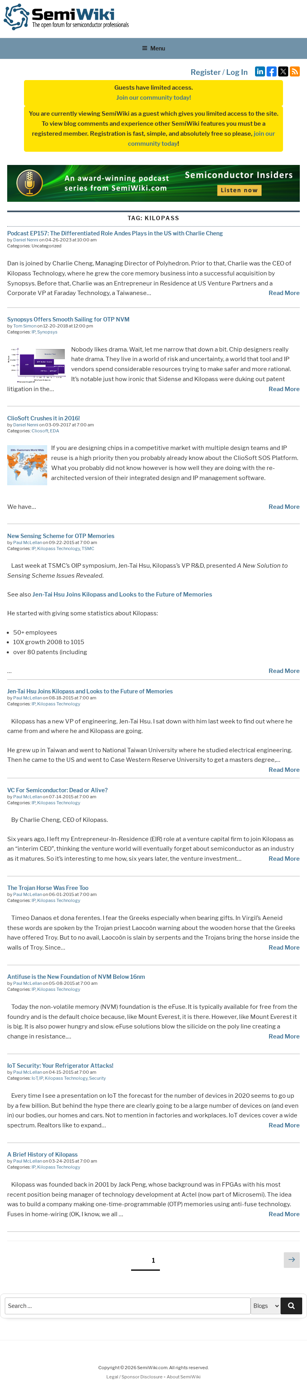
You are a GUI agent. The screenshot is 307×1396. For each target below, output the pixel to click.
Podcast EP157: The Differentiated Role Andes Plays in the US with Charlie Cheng (115, 233)
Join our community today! (153, 97)
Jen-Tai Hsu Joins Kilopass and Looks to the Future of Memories (122, 594)
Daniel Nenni (25, 240)
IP (34, 332)
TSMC (88, 548)
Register (206, 72)
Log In (237, 72)
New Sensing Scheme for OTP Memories (60, 535)
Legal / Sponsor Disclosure (134, 1377)
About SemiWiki (184, 1377)
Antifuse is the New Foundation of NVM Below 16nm (76, 976)
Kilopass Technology (58, 548)
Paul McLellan (27, 542)
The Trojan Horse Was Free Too (47, 887)
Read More (284, 293)
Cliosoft (40, 431)
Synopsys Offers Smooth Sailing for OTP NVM (68, 319)
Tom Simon (24, 326)
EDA (54, 431)
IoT (35, 1078)
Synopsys (47, 332)
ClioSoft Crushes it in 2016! (43, 418)
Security (97, 1078)
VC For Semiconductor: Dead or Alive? (57, 790)
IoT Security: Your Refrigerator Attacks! (60, 1065)
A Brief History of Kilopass (42, 1154)
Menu (157, 48)
